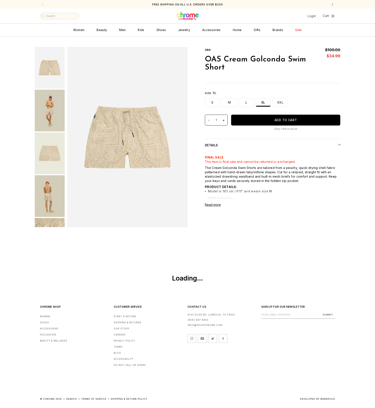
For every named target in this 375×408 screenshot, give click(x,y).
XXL (280, 102)
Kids (141, 30)
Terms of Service (93, 399)
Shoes (161, 30)
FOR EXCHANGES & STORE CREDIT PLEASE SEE (187, 4)
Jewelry (184, 30)
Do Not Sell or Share (130, 365)
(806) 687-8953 (198, 320)
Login (312, 16)
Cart (328, 16)
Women (78, 30)
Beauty (102, 30)
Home (237, 30)
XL (263, 102)
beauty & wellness (53, 340)
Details (211, 145)
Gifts (257, 30)
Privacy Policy (124, 340)
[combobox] (59, 16)
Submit (328, 314)
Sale (298, 30)
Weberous (327, 399)
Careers (120, 334)
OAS (208, 49)
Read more (213, 204)
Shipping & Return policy (129, 399)
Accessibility (123, 359)
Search (71, 399)
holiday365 (48, 334)
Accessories (211, 30)
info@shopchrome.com (205, 325)
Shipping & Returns (127, 322)
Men (122, 30)
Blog (117, 353)
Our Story (122, 328)
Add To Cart (286, 120)
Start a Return (125, 316)
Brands (278, 30)
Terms (118, 346)
